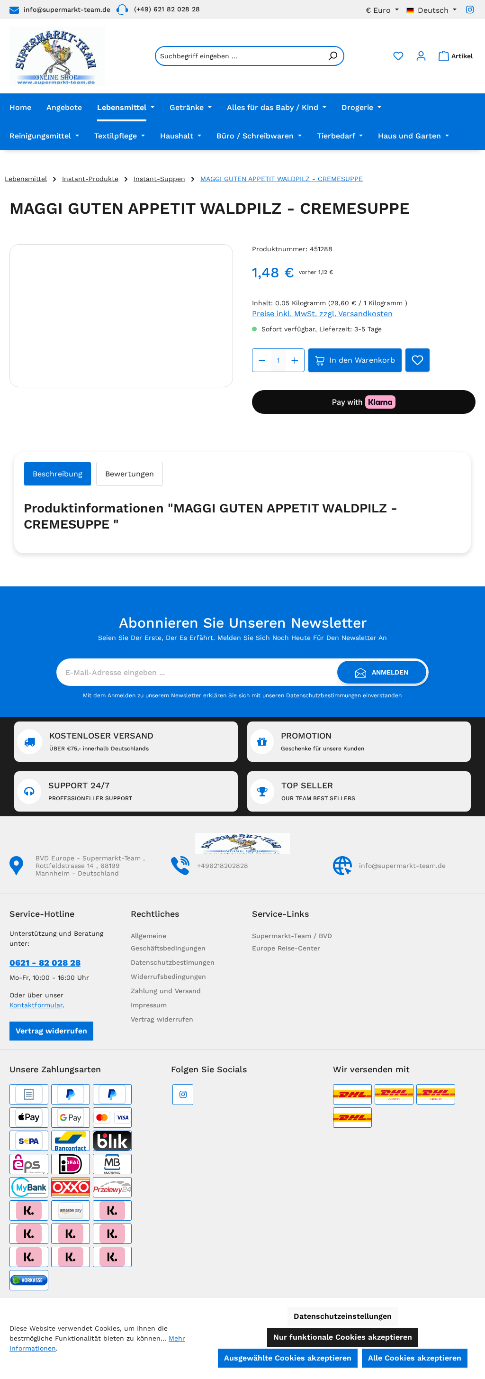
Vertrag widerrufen (51, 1030)
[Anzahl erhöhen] (295, 360)
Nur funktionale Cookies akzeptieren (342, 1337)
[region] (121, 315)
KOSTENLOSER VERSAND (101, 741)
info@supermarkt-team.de (67, 9)
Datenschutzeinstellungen (343, 1316)
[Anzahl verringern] (262, 360)
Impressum (149, 1005)
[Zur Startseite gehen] (57, 56)
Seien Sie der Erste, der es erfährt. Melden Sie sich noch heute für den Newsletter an (242, 637)
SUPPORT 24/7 (90, 791)
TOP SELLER (318, 791)
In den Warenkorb (362, 360)
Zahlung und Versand (166, 991)
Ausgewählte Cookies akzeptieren (287, 1357)
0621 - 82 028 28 (45, 963)
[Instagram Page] (470, 9)
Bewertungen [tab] (129, 473)
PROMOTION (322, 741)
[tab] (57, 474)
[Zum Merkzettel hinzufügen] (417, 360)
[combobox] (238, 56)
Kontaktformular (36, 1005)
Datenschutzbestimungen (173, 962)
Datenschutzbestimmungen (323, 695)
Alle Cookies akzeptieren (414, 1357)
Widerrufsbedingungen (168, 976)
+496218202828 (222, 865)
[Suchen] (333, 56)
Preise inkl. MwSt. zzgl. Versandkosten (322, 313)
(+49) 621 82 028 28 (167, 9)
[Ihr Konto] (421, 55)
